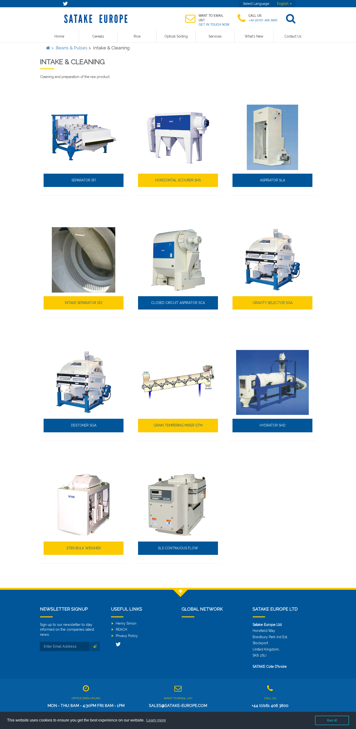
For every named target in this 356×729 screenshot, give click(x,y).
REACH (121, 629)
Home (59, 36)
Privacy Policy (127, 636)
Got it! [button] (332, 720)
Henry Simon (126, 623)
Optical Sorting (176, 36)
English (283, 4)
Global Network (202, 609)
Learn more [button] (156, 720)
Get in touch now (214, 24)
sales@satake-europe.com (178, 705)
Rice (137, 36)
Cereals (98, 36)
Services (215, 36)
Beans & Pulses (71, 47)
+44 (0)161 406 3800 (262, 20)
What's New (254, 36)
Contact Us (293, 36)
